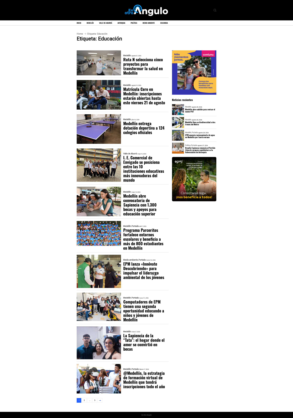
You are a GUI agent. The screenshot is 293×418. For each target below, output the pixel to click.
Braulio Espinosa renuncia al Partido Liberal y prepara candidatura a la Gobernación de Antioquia (200, 150)
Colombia (164, 23)
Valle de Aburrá (105, 23)
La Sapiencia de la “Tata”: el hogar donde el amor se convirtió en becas (144, 342)
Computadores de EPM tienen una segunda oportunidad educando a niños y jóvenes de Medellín (143, 310)
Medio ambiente (149, 23)
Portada (135, 226)
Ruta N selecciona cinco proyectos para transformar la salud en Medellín (143, 66)
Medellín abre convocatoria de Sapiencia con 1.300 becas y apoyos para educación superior (140, 204)
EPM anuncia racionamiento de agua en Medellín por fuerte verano (200, 136)
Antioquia (121, 23)
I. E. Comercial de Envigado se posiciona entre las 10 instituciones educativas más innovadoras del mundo (143, 168)
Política (134, 23)
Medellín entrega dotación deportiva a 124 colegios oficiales (143, 127)
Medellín (90, 23)
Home (80, 33)
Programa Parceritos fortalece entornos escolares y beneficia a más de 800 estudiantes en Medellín (143, 239)
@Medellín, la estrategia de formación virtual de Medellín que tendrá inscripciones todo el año (144, 380)
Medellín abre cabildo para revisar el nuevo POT (200, 110)
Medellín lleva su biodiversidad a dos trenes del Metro (200, 123)
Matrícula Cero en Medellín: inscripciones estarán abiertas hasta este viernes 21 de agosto (144, 96)
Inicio (79, 23)
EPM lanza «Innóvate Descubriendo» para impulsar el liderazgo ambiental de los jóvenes (143, 270)
